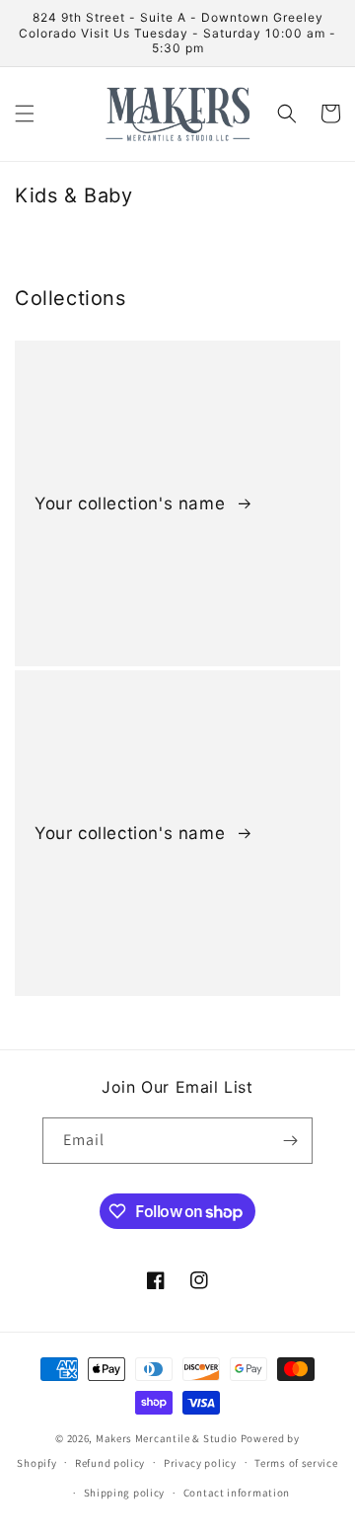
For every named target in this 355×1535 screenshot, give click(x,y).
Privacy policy (200, 1463)
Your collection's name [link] (133, 503)
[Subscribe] (290, 1140)
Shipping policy (125, 1492)
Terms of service (295, 1463)
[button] (24, 113)
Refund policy (110, 1463)
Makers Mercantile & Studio (167, 1438)
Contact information (236, 1492)
